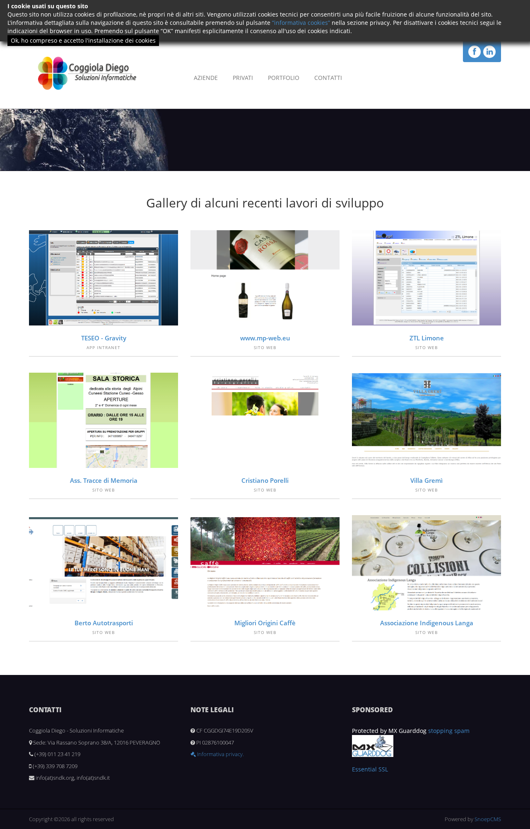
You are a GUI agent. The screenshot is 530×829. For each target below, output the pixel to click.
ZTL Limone (427, 338)
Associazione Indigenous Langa (426, 623)
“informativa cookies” (301, 23)
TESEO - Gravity (103, 338)
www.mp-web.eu (265, 338)
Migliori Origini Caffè (265, 623)
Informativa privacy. (220, 754)
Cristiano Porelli (265, 480)
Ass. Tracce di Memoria (103, 480)
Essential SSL (370, 769)
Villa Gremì (426, 480)
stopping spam (449, 731)
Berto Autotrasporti (104, 623)
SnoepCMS (488, 819)
